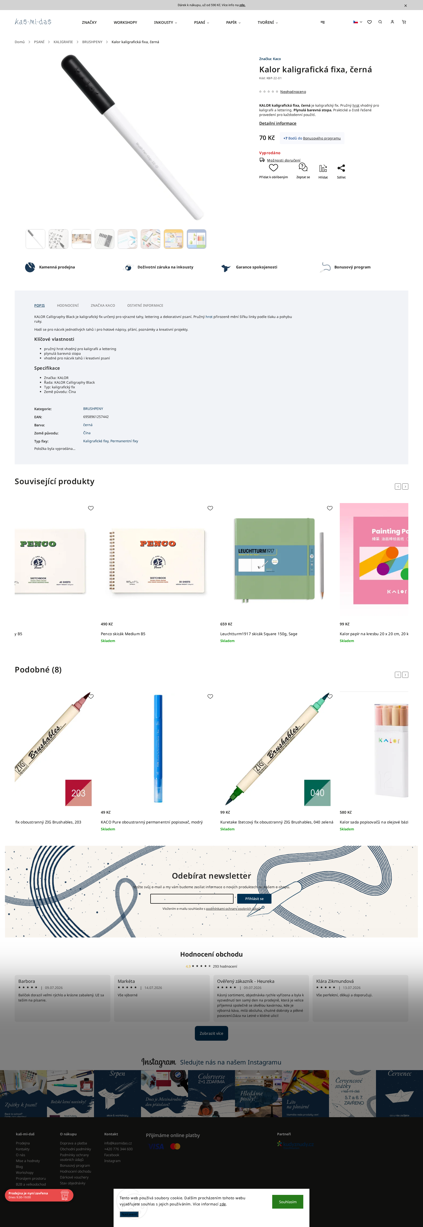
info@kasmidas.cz (118, 1143)
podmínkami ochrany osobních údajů (233, 909)
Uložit (336, 186)
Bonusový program (75, 1165)
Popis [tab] (39, 305)
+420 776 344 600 (118, 1149)
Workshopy (25, 1172)
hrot (355, 105)
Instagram (112, 1160)
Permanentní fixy (124, 441)
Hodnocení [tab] (68, 305)
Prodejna (23, 1143)
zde (223, 1204)
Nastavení (129, 1214)
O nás (20, 1154)
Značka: (270, 58)
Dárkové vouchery (74, 1177)
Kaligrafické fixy (95, 441)
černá (88, 424)
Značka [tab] (103, 305)
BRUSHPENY (93, 408)
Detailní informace (277, 123)
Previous (399, 486)
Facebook (111, 1154)
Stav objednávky (72, 1183)
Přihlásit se (254, 898)
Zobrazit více (211, 1033)
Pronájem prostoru (31, 1178)
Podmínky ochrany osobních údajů (74, 1157)
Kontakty (23, 1149)
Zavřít (339, 191)
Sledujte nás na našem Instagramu (231, 1062)
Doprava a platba (73, 1143)
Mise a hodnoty (28, 1160)
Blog (19, 1166)
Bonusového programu (322, 138)
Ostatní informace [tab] (145, 305)
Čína (87, 432)
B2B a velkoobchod (31, 1184)
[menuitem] (93, 22)
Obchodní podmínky (75, 1149)
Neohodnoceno (293, 91)
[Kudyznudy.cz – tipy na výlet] (341, 1145)
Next (406, 486)
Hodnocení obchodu (211, 954)
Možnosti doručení (284, 160)
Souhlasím (288, 1201)
